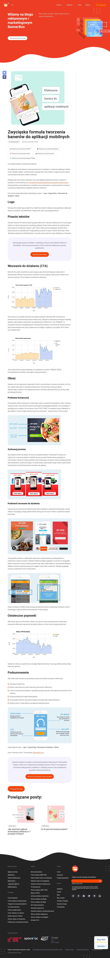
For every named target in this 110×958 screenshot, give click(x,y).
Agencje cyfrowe (13, 872)
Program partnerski (62, 878)
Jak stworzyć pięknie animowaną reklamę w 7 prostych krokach (19, 831)
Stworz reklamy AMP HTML (39, 890)
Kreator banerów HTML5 (15, 916)
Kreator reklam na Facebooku (16, 919)
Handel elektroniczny (14, 878)
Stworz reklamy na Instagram (39, 917)
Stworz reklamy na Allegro (39, 899)
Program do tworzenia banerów (17, 904)
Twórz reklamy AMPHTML (39, 875)
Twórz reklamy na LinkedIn (16, 913)
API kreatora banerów (37, 905)
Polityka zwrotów (97, 950)
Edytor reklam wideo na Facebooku (41, 878)
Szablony (69, 5)
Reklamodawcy (12, 887)
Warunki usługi (69, 950)
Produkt (58, 5)
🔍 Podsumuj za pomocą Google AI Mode (22, 158)
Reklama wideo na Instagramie (40, 881)
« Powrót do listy (16, 789)
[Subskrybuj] (100, 881)
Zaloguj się (102, 5)
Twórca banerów (13, 898)
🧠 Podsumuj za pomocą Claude (20, 153)
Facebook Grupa (62, 904)
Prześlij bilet (60, 907)
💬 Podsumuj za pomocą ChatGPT (20, 149)
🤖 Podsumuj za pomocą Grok (45, 153)
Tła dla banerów (35, 887)
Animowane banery (36, 872)
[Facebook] (4, 77)
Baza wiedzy (61, 898)
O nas (58, 872)
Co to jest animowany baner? (54, 829)
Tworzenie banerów (14, 907)
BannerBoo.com (38, 752)
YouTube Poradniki (62, 901)
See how (101, 946)
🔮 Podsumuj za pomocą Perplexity (48, 149)
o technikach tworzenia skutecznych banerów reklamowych (48, 182)
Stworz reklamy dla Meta (38, 902)
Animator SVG (35, 920)
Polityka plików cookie (14, 953)
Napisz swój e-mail (77, 883)
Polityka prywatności (82, 950)
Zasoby (87, 5)
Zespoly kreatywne (13, 884)
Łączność (60, 875)
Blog (58, 895)
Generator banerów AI (37, 908)
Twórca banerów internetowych (17, 901)
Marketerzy (11, 875)
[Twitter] (4, 73)
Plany (79, 5)
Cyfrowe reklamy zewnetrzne (39, 896)
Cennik (59, 892)
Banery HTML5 (35, 893)
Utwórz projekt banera (14, 910)
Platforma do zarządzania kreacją (18, 922)
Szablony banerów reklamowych (40, 884)
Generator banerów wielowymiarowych (42, 911)
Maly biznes (11, 881)
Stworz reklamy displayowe (39, 914)
